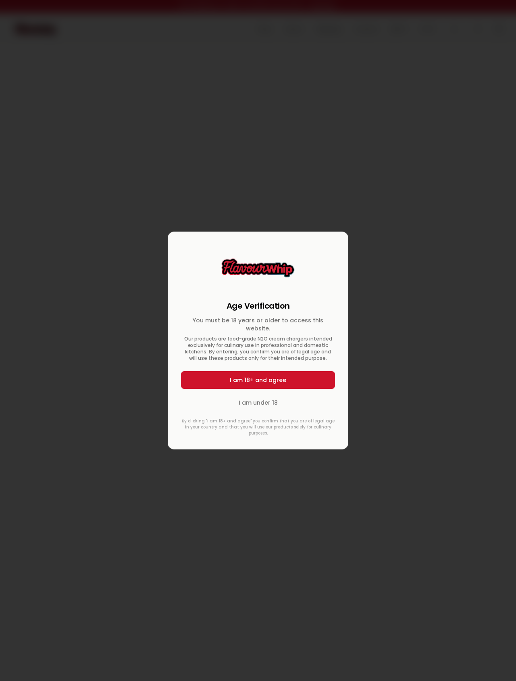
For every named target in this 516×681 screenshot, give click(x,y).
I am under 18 (258, 403)
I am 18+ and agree (258, 380)
